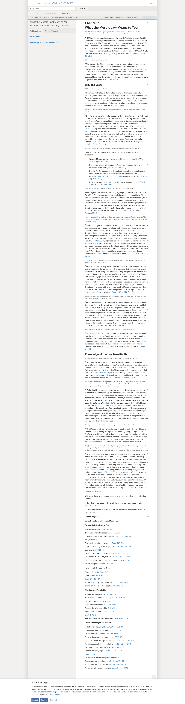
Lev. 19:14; (118, 644)
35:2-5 (131, 292)
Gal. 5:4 (133, 210)
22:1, (114, 651)
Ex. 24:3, (113, 79)
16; (109, 176)
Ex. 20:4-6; (96, 572)
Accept (35, 700)
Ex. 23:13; (97, 575)
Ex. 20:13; (108, 627)
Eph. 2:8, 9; (135, 253)
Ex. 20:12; (105, 611)
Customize (54, 700)
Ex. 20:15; (108, 651)
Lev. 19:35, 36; (116, 647)
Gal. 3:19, (96, 105)
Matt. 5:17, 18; (97, 185)
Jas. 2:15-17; (90, 241)
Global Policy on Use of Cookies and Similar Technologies (99, 692)
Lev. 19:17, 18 (116, 630)
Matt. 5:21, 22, (104, 472)
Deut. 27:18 (126, 644)
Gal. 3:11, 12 (138, 230)
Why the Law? (35, 36)
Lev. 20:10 (113, 594)
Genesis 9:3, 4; (117, 292)
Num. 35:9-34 (117, 627)
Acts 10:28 (108, 341)
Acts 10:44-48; (139, 53)
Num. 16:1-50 (125, 546)
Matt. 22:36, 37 (140, 480)
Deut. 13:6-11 (118, 661)
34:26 (125, 553)
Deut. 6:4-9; (118, 618)
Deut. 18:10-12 (117, 586)
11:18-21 (126, 618)
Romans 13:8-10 (129, 472)
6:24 (122, 543)
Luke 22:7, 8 (104, 372)
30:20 (127, 557)
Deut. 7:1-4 (122, 598)
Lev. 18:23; (107, 604)
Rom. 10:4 (107, 185)
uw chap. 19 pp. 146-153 (40, 17)
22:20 (111, 529)
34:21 (129, 560)
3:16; (95, 144)
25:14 (124, 647)
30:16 (130, 536)
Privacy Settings (54, 694)
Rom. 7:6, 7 (97, 179)
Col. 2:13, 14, (103, 176)
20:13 (113, 604)
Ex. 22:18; (116, 582)
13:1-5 (99, 579)
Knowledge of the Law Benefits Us (44, 42)
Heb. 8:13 (121, 167)
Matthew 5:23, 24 (129, 378)
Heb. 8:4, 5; (108, 403)
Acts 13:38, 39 (118, 325)
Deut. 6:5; (119, 536)
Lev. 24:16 (118, 533)
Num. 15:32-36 (107, 563)
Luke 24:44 (105, 395)
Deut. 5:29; (116, 543)
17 (115, 611)
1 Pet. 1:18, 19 (102, 144)
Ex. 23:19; (119, 553)
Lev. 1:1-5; (116, 546)
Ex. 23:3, (115, 668)
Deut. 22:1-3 (90, 654)
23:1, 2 (123, 664)
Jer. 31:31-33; (112, 167)
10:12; (125, 536)
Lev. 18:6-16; (104, 601)
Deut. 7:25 (104, 572)
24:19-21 (130, 640)
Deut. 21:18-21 (91, 615)
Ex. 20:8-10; (122, 560)
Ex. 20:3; (106, 529)
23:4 (120, 651)
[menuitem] (154, 8)
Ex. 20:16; (116, 664)
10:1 (114, 403)
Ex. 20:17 (118, 657)
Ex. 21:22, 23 (112, 608)
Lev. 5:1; (110, 661)
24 (101, 105)
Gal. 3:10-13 (90, 323)
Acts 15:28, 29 (97, 292)
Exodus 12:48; (98, 341)
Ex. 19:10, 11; (120, 557)
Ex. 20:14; (105, 594)
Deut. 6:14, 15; (90, 579)
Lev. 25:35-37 (117, 637)
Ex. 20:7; (111, 533)
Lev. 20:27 (124, 582)
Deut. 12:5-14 (98, 550)
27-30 (112, 472)
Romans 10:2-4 (91, 213)
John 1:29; (89, 144)
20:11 (111, 601)
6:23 (89, 256)
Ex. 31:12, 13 (103, 161)
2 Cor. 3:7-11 (116, 176)
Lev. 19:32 (114, 634)
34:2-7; (126, 292)
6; (117, 651)
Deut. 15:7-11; (121, 640)
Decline (44, 700)
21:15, (111, 611)
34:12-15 (104, 575)
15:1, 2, (88, 56)
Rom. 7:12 (107, 74)
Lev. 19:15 (124, 668)
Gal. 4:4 (92, 372)
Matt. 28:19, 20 (101, 241)
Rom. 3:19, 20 (91, 129)
